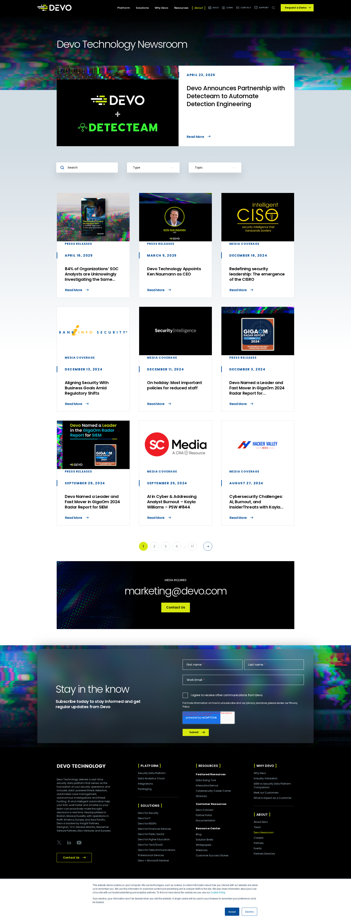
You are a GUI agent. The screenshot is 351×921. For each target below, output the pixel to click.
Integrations (145, 783)
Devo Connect (204, 810)
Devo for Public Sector (151, 834)
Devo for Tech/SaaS (150, 844)
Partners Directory (264, 853)
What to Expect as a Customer (272, 798)
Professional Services (151, 855)
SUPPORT (264, 7)
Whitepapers (203, 845)
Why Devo (260, 773)
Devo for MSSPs (147, 823)
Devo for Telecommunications (156, 850)
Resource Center (208, 828)
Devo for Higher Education (154, 839)
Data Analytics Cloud (151, 778)
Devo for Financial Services (154, 829)
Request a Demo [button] (296, 7)
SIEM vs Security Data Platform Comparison (272, 785)
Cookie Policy (218, 892)
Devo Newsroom (264, 832)
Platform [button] (123, 8)
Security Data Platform (152, 773)
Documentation (205, 820)
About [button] (198, 8)
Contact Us (175, 607)
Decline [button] (249, 911)
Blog (199, 834)
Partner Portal (204, 815)
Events (258, 848)
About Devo (261, 822)
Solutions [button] (142, 8)
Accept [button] (232, 911)
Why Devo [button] (161, 8)
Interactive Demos (207, 785)
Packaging (145, 789)
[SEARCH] (274, 9)
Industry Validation (265, 778)
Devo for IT (144, 818)
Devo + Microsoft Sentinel (153, 860)
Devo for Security (148, 813)
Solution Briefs (204, 839)
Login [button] (229, 7)
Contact (245, 7)
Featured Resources (211, 774)
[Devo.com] (54, 8)
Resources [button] (181, 8)
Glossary (201, 796)
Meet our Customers (266, 792)
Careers (258, 837)
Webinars (202, 850)
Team (257, 827)
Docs (216, 7)
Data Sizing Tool (206, 780)
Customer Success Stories (212, 855)
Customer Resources (211, 804)
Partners (259, 843)
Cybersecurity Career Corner (213, 791)
